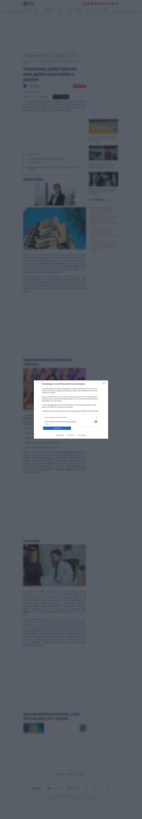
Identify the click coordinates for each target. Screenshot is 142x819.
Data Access (71, 435)
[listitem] (71, 417)
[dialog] (71, 409)
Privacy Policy (82, 435)
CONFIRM (57, 428)
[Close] (104, 384)
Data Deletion (60, 435)
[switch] (94, 421)
